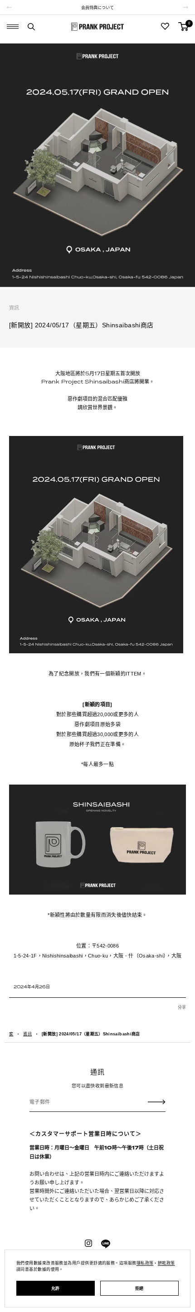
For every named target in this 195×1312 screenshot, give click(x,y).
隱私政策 (145, 1263)
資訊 (14, 307)
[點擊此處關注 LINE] (105, 1244)
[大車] (183, 26)
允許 (55, 1288)
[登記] (157, 1102)
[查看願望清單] (165, 27)
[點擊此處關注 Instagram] (88, 1243)
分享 (182, 1007)
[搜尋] (31, 26)
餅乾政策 (166, 1263)
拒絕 (139, 1288)
